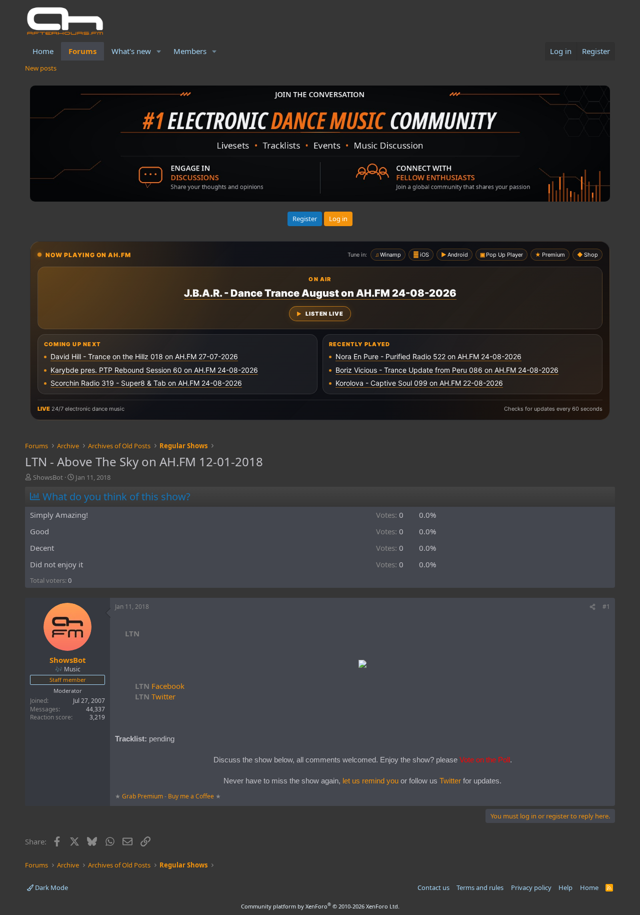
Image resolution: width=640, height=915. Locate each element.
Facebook (159, 686)
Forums (82, 51)
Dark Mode (51, 887)
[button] (159, 51)
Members (190, 51)
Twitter (155, 696)
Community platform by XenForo (320, 906)
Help (565, 887)
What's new (131, 51)
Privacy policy (531, 887)
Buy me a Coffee (191, 796)
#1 (606, 606)
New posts (40, 68)
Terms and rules (480, 887)
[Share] (592, 607)
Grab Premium (143, 796)
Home (43, 51)
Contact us (434, 887)
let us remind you (370, 780)
